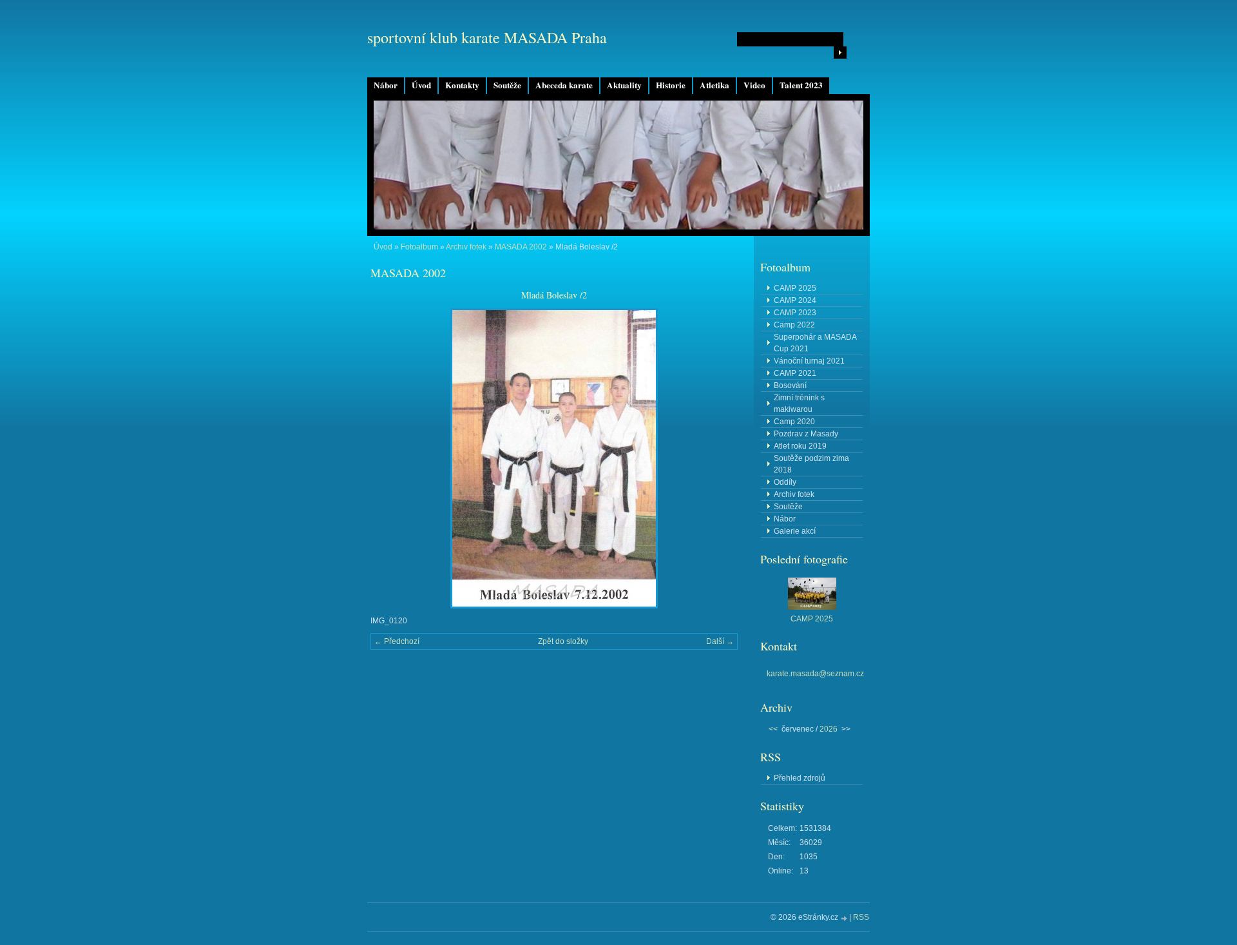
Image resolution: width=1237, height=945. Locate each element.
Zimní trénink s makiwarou (799, 403)
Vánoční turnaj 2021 (809, 360)
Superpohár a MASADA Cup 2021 (815, 343)
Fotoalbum (419, 246)
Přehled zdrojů (799, 778)
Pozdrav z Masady (806, 433)
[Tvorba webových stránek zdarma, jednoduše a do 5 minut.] (844, 918)
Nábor (386, 85)
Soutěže (507, 85)
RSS (861, 917)
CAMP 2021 (795, 373)
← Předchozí (396, 641)
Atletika (714, 85)
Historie (671, 85)
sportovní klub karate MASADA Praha (487, 37)
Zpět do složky (563, 641)
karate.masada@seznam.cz (815, 673)
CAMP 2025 (795, 288)
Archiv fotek (466, 246)
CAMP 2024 (795, 300)
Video (754, 85)
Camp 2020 (794, 421)
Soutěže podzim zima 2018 (811, 464)
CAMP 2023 (795, 312)
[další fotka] (716, 458)
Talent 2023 (801, 85)
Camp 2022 (794, 324)
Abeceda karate (564, 85)
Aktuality (624, 85)
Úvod (421, 85)
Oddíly (785, 482)
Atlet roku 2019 (800, 446)
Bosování (790, 385)
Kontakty (462, 85)
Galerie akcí (795, 531)
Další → (720, 641)
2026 (829, 729)
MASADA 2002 (521, 246)
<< (773, 729)
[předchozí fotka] (391, 458)
